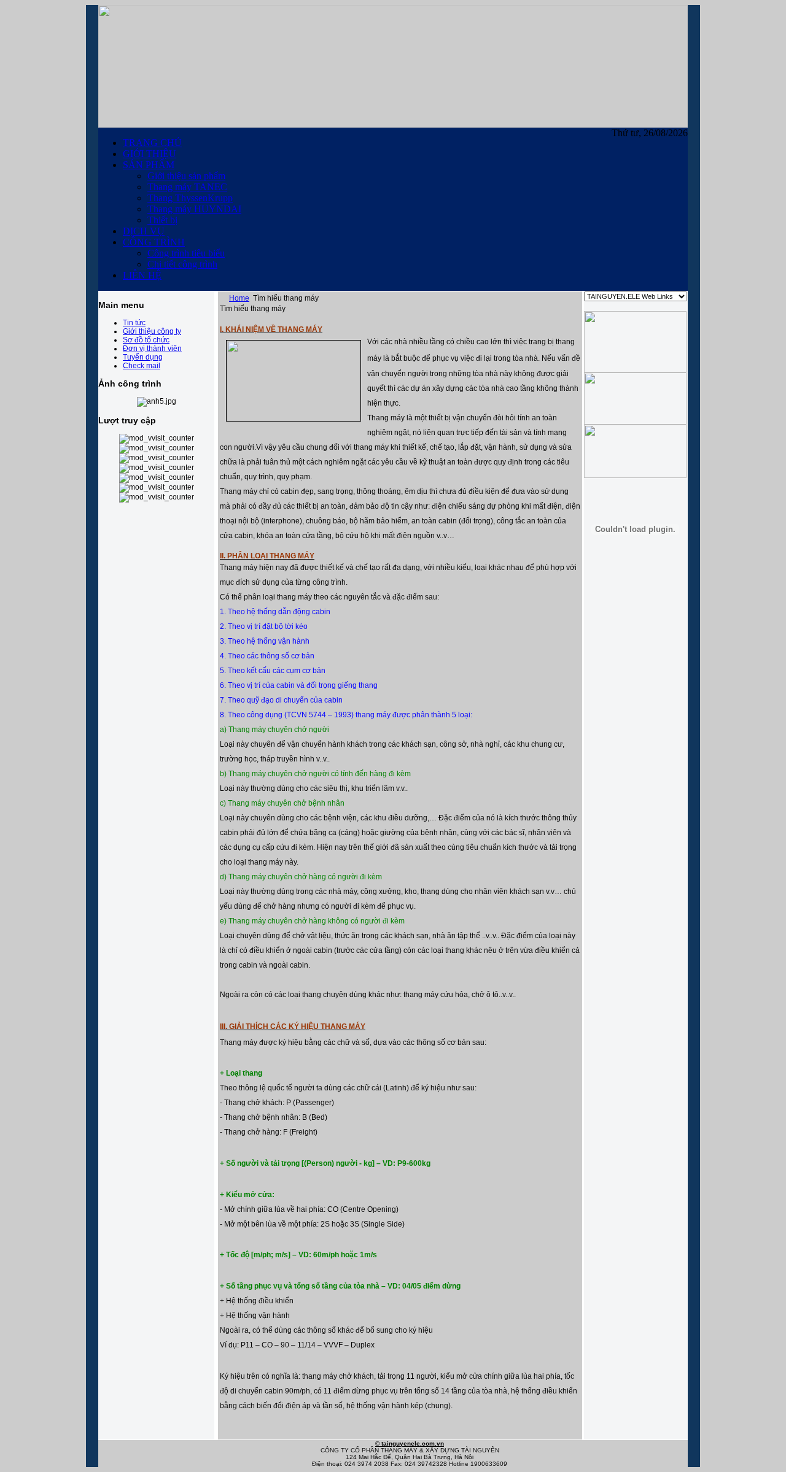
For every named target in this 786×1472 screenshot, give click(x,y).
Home (239, 298)
